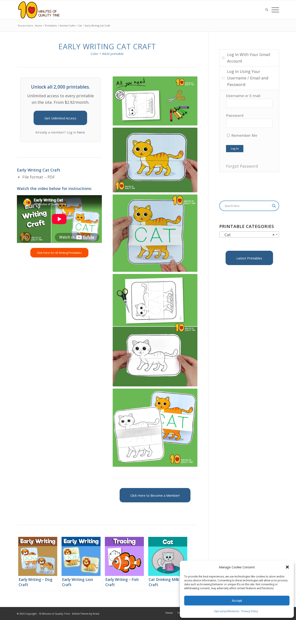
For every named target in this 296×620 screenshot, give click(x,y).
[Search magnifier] (274, 206)
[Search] (266, 9)
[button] (287, 567)
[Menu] (274, 9)
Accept (237, 600)
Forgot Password (242, 166)
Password (234, 115)
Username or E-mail (243, 95)
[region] (249, 131)
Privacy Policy (249, 611)
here (81, 132)
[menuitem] (266, 9)
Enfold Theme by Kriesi (85, 613)
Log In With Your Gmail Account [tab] (248, 58)
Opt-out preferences (226, 611)
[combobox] (249, 234)
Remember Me (243, 135)
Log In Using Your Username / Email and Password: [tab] (247, 78)
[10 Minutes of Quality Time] (39, 9)
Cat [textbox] (248, 234)
